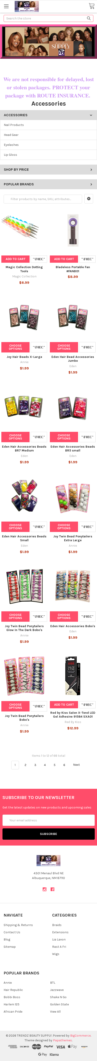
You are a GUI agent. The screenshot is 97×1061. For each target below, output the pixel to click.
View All (55, 1012)
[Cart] (91, 6)
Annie (8, 983)
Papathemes (62, 1040)
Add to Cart (15, 259)
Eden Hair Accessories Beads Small (24, 538)
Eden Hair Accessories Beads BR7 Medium (24, 449)
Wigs (55, 954)
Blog (7, 939)
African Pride (13, 1012)
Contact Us (12, 932)
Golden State (59, 1004)
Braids (57, 925)
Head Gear (11, 135)
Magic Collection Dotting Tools (24, 269)
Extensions (60, 932)
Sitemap (10, 947)
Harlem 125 (11, 1004)
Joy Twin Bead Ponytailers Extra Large (72, 538)
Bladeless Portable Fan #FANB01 (73, 269)
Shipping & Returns (18, 925)
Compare (39, 259)
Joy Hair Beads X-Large (24, 357)
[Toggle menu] (6, 6)
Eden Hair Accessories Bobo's (72, 626)
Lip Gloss (10, 155)
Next (77, 765)
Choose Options (15, 347)
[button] (88, 198)
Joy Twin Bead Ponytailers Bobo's (24, 718)
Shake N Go (58, 997)
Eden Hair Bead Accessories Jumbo (72, 359)
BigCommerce (80, 1035)
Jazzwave (57, 990)
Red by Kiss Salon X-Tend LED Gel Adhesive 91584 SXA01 (72, 715)
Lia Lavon (59, 939)
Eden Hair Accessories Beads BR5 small (73, 449)
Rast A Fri (59, 947)
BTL (52, 983)
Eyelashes (11, 145)
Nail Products (14, 125)
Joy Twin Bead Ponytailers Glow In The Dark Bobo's (24, 628)
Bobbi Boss (12, 997)
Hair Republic (13, 990)
